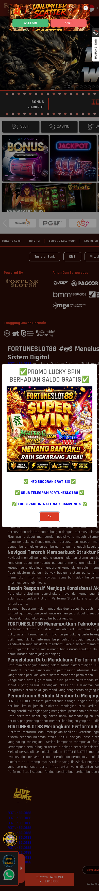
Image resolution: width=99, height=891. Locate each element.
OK (49, 516)
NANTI (69, 23)
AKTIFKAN (30, 23)
